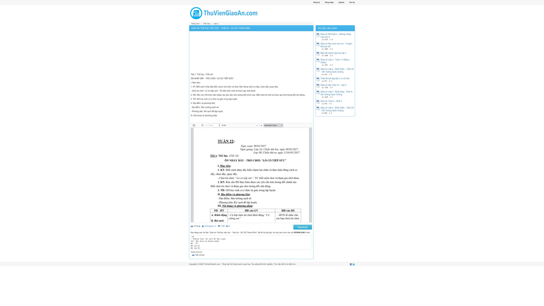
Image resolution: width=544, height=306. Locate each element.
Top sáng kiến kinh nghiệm (262, 264)
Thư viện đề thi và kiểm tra (284, 264)
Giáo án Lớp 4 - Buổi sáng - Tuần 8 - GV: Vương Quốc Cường (337, 93)
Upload (341, 2)
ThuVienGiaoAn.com (212, 264)
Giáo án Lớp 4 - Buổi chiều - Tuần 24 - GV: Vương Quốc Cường (337, 109)
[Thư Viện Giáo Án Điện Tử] (230, 13)
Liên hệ (352, 2)
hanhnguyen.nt (210, 226)
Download (303, 227)
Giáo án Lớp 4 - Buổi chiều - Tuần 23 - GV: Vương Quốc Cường (337, 70)
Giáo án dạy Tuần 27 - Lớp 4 (333, 84)
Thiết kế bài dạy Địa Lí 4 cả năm (335, 78)
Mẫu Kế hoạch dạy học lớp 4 (333, 52)
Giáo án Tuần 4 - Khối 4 (331, 101)
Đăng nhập (329, 2)
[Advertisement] (251, 52)
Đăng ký (316, 2)
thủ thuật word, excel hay (240, 264)
